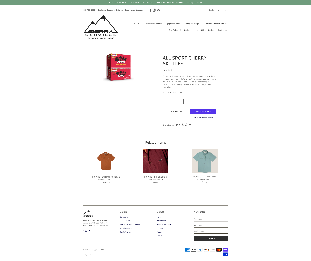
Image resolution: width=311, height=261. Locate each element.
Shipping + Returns (164, 224)
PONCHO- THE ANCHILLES (205, 161)
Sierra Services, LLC (96, 250)
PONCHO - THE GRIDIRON (155, 161)
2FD (93, 255)
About (159, 232)
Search (159, 236)
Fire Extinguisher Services (180, 30)
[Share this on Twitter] (176, 125)
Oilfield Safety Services (215, 23)
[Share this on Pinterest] (182, 125)
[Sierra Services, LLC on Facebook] (150, 10)
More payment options (203, 117)
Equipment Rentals (173, 23)
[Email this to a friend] (189, 125)
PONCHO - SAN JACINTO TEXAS (106, 161)
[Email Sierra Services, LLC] (158, 10)
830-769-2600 (89, 10)
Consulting (124, 217)
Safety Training (125, 232)
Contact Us (222, 30)
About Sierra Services (205, 30)
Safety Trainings (192, 23)
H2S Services (125, 221)
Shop (136, 23)
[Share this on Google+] (186, 125)
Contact (160, 228)
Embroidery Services (153, 23)
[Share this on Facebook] (180, 125)
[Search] (219, 10)
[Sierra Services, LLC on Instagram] (154, 10)
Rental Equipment (127, 228)
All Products (161, 221)
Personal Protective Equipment (132, 224)
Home (159, 217)
